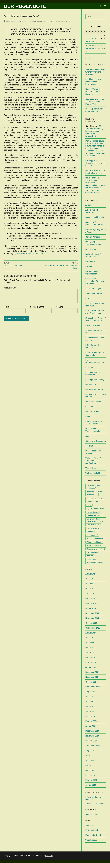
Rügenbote (10, 21)
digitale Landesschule (95, 508)
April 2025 (89, 652)
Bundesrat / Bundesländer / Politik (95, 223)
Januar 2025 (90, 667)
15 (101, 42)
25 (90, 48)
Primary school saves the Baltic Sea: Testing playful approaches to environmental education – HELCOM (95, 146)
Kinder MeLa (92, 532)
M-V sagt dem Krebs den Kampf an (94, 110)
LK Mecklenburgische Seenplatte (94, 353)
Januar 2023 (90, 785)
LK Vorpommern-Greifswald (92, 373)
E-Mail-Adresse (37, 307)
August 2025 (90, 633)
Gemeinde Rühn (93, 525)
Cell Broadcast (92, 502)
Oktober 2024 (91, 682)
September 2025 (92, 628)
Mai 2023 (89, 765)
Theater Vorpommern (94, 803)
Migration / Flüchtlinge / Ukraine (95, 395)
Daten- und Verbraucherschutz (93, 243)
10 (87, 42)
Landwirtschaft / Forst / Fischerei (95, 339)
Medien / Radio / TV (94, 389)
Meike (88, 170)
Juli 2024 (89, 697)
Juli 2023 (89, 755)
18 (90, 45)
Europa (88, 266)
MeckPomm (90, 384)
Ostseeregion (91, 407)
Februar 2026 (91, 603)
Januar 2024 (90, 726)
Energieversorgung (94, 515)
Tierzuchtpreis (92, 552)
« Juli (87, 58)
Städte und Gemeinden (95, 441)
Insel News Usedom (94, 293)
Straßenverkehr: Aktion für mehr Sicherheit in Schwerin (95, 71)
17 (87, 45)
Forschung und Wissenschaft (92, 272)
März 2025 (90, 657)
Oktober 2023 (91, 741)
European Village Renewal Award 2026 (95, 520)
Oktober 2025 (91, 623)
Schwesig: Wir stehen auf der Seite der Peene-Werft (94, 101)
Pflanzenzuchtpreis (94, 542)
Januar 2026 (90, 608)
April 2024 (89, 711)
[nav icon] (105, 6)
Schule (89, 545)
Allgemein (89, 205)
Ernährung (90, 261)
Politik (88, 416)
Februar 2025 (91, 662)
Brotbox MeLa (92, 495)
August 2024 (90, 692)
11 (90, 42)
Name (7, 307)
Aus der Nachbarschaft (95, 217)
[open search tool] (101, 6)
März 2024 (90, 716)
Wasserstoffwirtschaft (95, 563)
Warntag (90, 556)
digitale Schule (92, 512)
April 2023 (89, 770)
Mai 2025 (89, 647)
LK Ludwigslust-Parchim (92, 346)
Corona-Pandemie (93, 237)
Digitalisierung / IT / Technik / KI (93, 255)
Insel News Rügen (93, 289)
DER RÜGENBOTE (25, 6)
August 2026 (90, 574)
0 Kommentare (64, 21)
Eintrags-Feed (91, 830)
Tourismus (89, 446)
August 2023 (90, 751)
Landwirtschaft (92, 535)
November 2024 (92, 677)
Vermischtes (90, 468)
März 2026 (90, 598)
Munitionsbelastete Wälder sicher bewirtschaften (93, 81)
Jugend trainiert (93, 528)
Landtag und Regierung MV (42, 21)
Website (59, 307)
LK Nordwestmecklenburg (95, 361)
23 (104, 45)
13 (96, 42)
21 (99, 45)
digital (89, 505)
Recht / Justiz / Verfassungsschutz (93, 430)
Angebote (90, 491)
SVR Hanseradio (92, 814)
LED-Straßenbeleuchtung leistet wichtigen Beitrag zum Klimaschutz (94, 131)
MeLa (89, 539)
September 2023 (92, 746)
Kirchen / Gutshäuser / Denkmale (95, 304)
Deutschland (90, 249)
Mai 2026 (89, 589)
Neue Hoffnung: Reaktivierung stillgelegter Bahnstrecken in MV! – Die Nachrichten (95, 183)
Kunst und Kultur (92, 325)
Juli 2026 (89, 579)
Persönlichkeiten (92, 411)
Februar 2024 (91, 721)
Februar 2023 (91, 780)
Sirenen (98, 545)
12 (93, 42)
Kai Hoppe (90, 161)
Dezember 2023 (92, 731)
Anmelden (89, 825)
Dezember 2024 (92, 672)
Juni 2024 (89, 701)
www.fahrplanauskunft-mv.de (30, 254)
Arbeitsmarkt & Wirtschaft (91, 211)
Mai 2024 (89, 706)
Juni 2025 (89, 643)
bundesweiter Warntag (95, 498)
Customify (49, 856)
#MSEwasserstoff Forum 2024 (93, 487)
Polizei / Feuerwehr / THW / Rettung (94, 422)
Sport (87, 436)
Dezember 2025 (92, 613)
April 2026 (89, 593)
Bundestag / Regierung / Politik (95, 230)
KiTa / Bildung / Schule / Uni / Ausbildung (95, 312)
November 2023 (92, 736)
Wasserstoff (91, 559)
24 (87, 48)
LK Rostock (90, 367)
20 (96, 45)
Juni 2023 (89, 760)
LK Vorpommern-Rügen (95, 379)
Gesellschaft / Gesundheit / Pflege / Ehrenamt (94, 281)
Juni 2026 (89, 584)
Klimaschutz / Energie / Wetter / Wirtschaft (95, 319)
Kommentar (10, 288)
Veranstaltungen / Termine (93, 452)
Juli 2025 (89, 638)
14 (99, 42)
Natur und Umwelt (93, 402)
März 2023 (90, 775)
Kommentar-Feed (93, 835)
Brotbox (100, 491)
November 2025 (92, 618)
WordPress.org (92, 840)
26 (93, 48)
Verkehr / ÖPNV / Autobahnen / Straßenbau (93, 460)
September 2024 (92, 687)
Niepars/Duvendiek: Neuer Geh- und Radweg (94, 91)
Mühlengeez (99, 539)
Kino (87, 298)
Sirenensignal (92, 549)
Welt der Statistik (92, 473)
